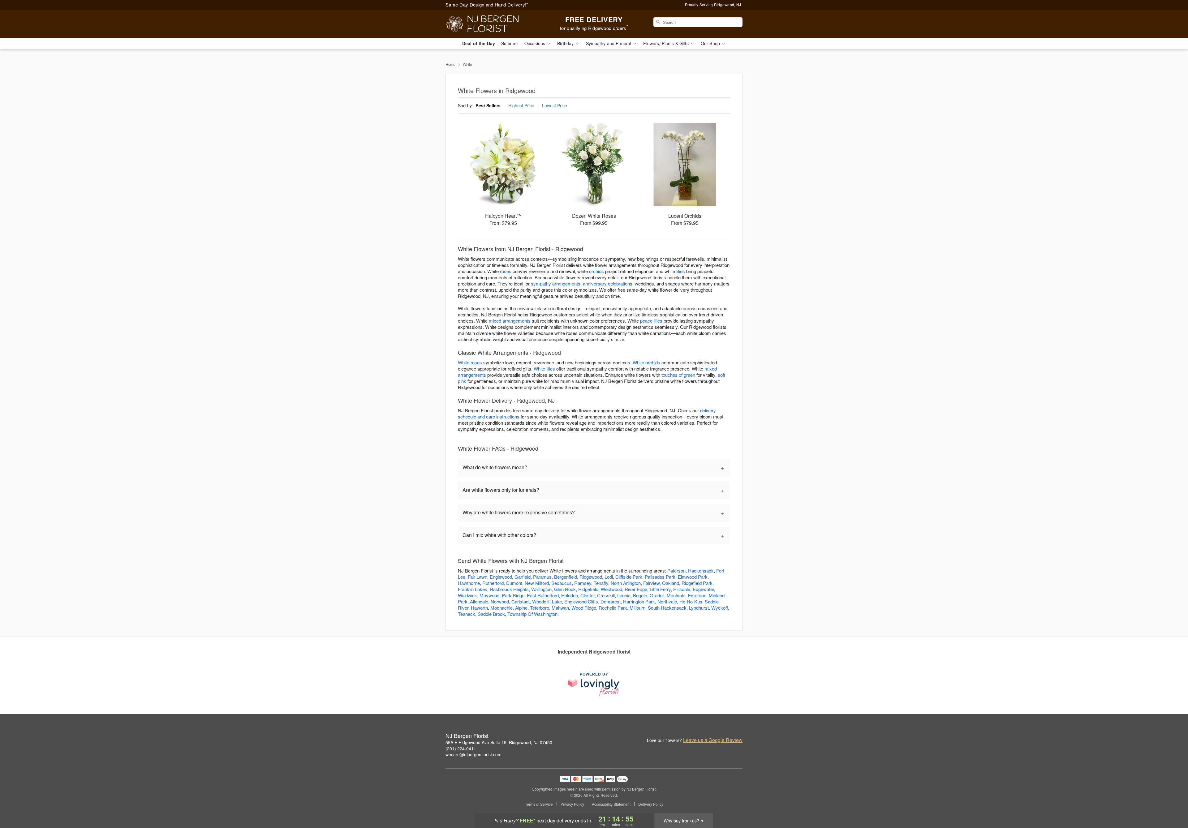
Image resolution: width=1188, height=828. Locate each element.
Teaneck (466, 614)
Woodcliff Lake (547, 601)
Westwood (611, 589)
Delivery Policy (650, 804)
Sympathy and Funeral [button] (609, 43)
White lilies (544, 368)
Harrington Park (639, 601)
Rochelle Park (613, 607)
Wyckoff (719, 607)
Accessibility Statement (611, 804)
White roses (470, 362)
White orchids (646, 362)
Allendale (479, 601)
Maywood (489, 595)
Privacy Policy (572, 804)
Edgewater (703, 589)
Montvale (676, 595)
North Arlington (626, 583)
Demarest (610, 601)
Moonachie (501, 607)
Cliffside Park (628, 576)
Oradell (657, 595)
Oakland (670, 583)
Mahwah (560, 607)
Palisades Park (660, 576)
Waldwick (467, 595)
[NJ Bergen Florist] (490, 24)
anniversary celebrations (607, 283)
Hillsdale (681, 589)
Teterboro (539, 607)
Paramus (542, 576)
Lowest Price (554, 105)
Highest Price (521, 105)
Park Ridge (513, 595)
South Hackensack (667, 607)
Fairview (651, 583)
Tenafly (601, 583)
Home (450, 64)
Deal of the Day (478, 43)
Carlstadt (520, 601)
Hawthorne (469, 583)
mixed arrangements (510, 320)
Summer (509, 43)
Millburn (637, 607)
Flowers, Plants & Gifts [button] (666, 43)
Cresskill (606, 595)
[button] (1172, 801)
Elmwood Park (693, 576)
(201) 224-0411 (461, 748)
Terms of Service (539, 804)
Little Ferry (660, 589)
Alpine (521, 607)
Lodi (609, 576)
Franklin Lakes (472, 589)
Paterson (676, 570)
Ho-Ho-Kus (690, 601)
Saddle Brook (491, 614)
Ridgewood (590, 576)
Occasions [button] (535, 43)
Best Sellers (488, 105)
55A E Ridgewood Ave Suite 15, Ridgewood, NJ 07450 (499, 742)
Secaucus (561, 583)
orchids (596, 271)
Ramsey (582, 583)
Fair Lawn (477, 576)
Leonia (624, 595)
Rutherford (493, 583)
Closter (587, 595)
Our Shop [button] (711, 43)
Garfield (522, 576)
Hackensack (701, 570)
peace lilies (651, 320)
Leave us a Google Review (712, 740)
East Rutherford (543, 595)
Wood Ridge (583, 607)
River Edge (636, 589)
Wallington (541, 589)
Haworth (479, 607)
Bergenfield (565, 576)
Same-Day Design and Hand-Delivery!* (487, 4)
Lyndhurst (699, 607)
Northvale (667, 601)
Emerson (697, 595)
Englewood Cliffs (581, 601)
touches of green (678, 374)
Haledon (569, 595)
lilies (680, 271)
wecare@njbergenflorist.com (473, 754)
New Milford (537, 583)
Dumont (514, 583)
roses (505, 271)
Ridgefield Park (697, 583)
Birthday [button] (566, 43)
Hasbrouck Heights (509, 589)
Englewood (501, 576)
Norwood (500, 601)
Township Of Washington (532, 614)
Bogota (640, 595)
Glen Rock (565, 589)
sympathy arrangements (555, 283)
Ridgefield (588, 589)
